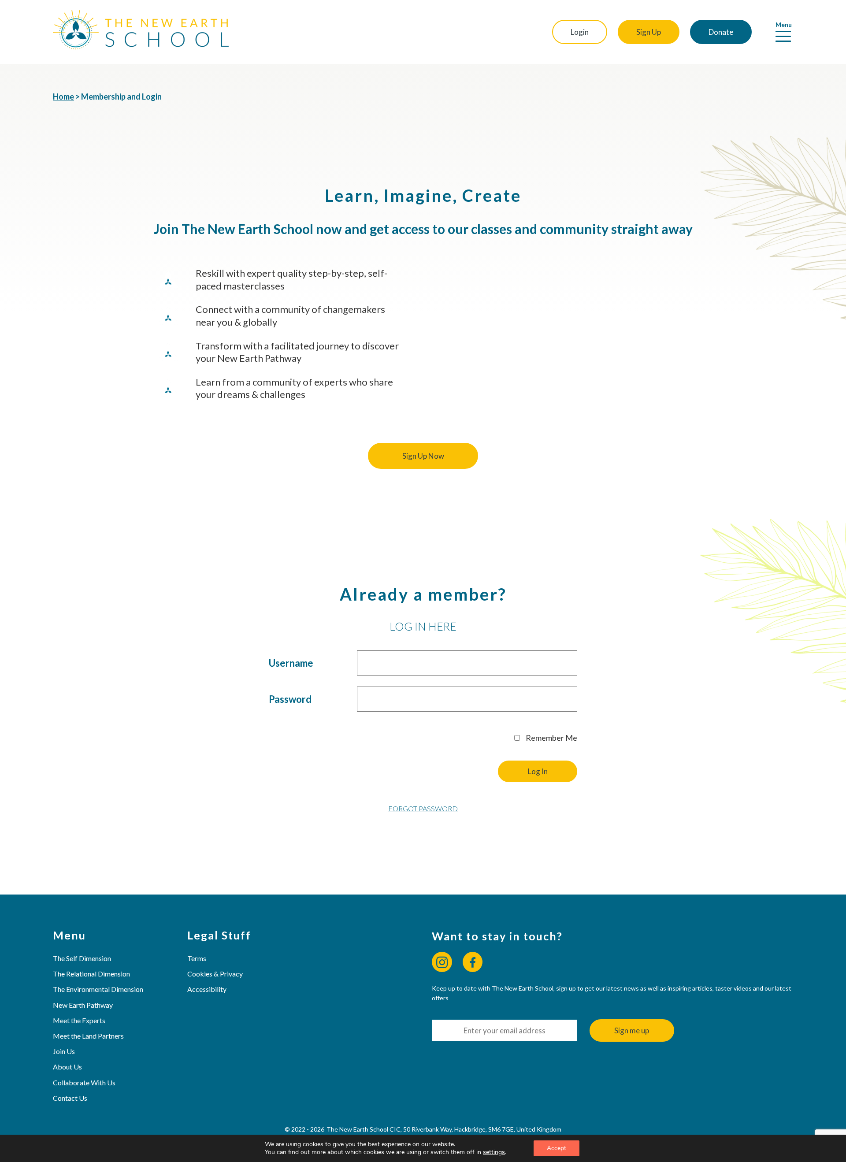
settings (494, 1152)
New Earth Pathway (83, 1005)
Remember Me (550, 737)
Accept (556, 1148)
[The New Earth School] (141, 32)
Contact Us (70, 1098)
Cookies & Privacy (215, 973)
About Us (67, 1066)
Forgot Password (423, 808)
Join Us (64, 1051)
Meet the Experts (79, 1020)
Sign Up (648, 32)
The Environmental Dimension (98, 989)
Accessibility (206, 989)
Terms (196, 958)
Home (63, 96)
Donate (721, 32)
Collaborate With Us (84, 1082)
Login (580, 32)
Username (291, 663)
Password (290, 699)
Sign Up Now (423, 455)
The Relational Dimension (91, 973)
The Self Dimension (82, 958)
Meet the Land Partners (88, 1036)
